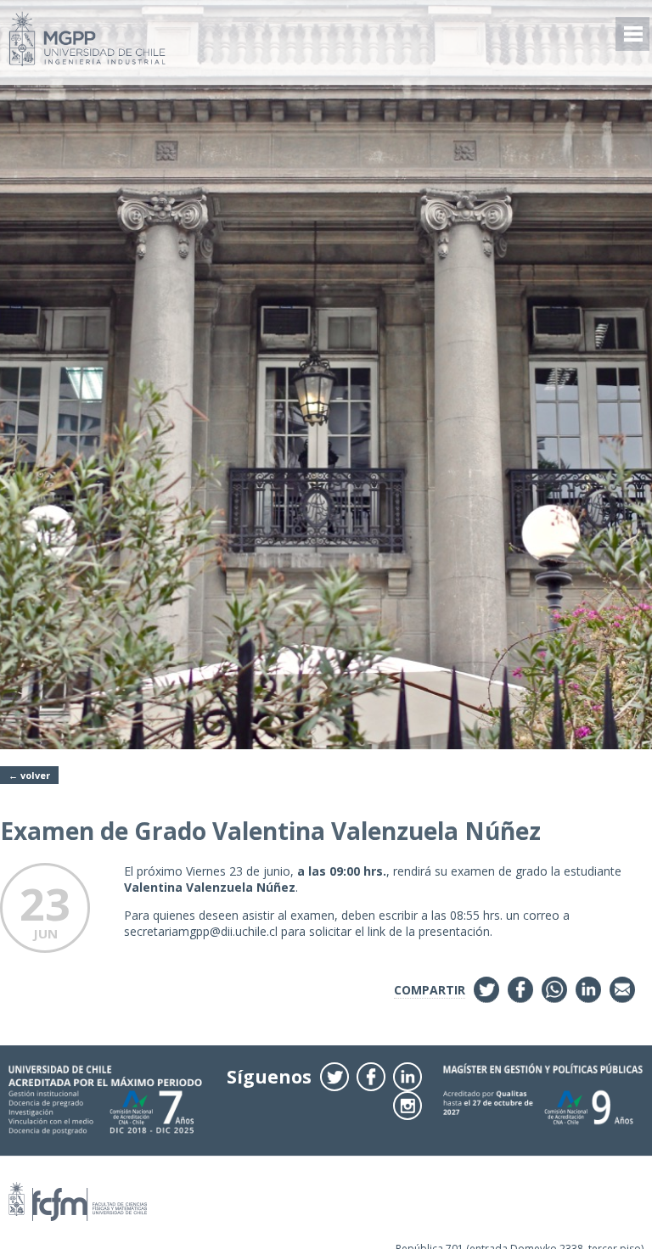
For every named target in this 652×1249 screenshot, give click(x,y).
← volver (29, 775)
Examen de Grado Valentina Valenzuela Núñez (270, 831)
